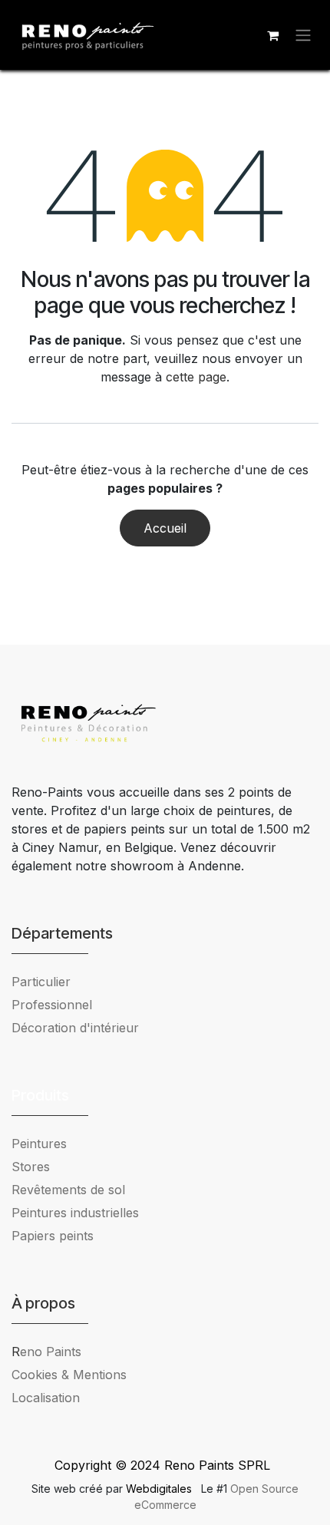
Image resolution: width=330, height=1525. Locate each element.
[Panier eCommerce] (272, 35)
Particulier (41, 981)
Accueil (165, 528)
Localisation (46, 1397)
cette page (196, 377)
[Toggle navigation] (303, 35)
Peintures (39, 1143)
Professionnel (52, 1004)
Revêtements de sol (68, 1189)
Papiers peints (53, 1235)
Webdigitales (160, 1488)
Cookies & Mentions (69, 1374)
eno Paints (46, 1351)
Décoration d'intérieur (75, 1027)
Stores (31, 1166)
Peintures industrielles (81, 1212)
